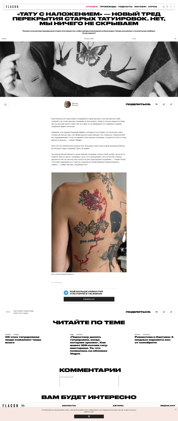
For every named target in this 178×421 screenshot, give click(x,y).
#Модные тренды (29, 311)
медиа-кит (167, 405)
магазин (140, 7)
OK (89, 416)
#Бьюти (16, 311)
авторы (118, 405)
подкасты (125, 7)
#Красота (20, 311)
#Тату (20, 313)
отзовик (92, 7)
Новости (4, 38)
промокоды (108, 7)
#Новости (16, 313)
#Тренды (25, 313)
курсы (152, 7)
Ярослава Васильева (75, 104)
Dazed (97, 132)
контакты (69, 405)
